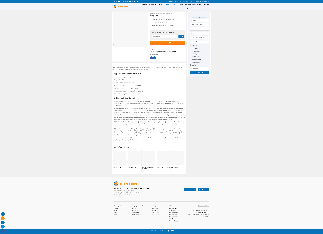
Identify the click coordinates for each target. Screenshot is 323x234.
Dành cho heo (169, 13)
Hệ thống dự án (135, 212)
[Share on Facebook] (151, 57)
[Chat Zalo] (3, 227)
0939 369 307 (206, 210)
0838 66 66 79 (198, 210)
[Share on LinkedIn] (154, 57)
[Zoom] (114, 45)
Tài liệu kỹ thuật (190, 4)
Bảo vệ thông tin (172, 210)
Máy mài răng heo (132, 167)
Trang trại (152, 4)
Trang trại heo (135, 210)
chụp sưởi (156, 54)
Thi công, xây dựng (156, 210)
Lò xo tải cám (174, 167)
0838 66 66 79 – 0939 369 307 (174, 1)
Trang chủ (152, 13)
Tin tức (199, 4)
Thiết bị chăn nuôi (170, 4)
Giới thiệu (144, 4)
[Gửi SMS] (3, 222)
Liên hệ (206, 4)
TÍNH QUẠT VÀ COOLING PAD (192, 8)
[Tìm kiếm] (203, 8)
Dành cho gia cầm (158, 51)
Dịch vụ (181, 4)
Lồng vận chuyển (117, 167)
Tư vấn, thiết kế (155, 208)
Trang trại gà (135, 208)
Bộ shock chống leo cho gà (163, 167)
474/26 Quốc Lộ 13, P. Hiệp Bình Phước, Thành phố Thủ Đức (196, 1)
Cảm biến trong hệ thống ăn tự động (148, 168)
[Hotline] (3, 218)
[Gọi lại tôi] (3, 214)
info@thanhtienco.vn (204, 212)
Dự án (160, 4)
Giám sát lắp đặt (155, 212)
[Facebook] (3, 231)
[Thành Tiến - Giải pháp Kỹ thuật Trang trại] (121, 6)
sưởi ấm (133, 91)
